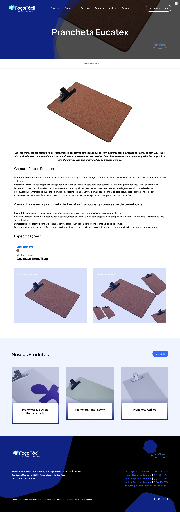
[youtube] (167, 499)
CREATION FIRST (66, 500)
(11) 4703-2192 (161, 478)
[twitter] (159, 499)
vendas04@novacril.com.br (138, 485)
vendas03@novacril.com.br (137, 482)
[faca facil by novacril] (159, 450)
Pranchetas (94, 63)
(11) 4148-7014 (161, 482)
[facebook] (155, 499)
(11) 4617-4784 (161, 475)
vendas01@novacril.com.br (137, 475)
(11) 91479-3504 (160, 471)
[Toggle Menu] (176, 3)
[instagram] (163, 499)
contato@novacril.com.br (136, 471)
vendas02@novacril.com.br (137, 478)
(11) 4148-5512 (161, 485)
